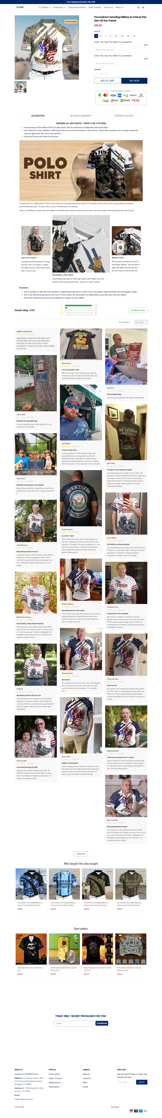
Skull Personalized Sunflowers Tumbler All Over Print (64, 969)
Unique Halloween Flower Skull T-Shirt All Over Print (97, 969)
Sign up (142, 1082)
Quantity (97, 69)
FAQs (85, 1082)
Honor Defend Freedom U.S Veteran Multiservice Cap (129, 969)
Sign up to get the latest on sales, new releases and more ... (132, 1075)
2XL (116, 36)
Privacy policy (54, 1074)
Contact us (87, 1078)
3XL (122, 36)
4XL (128, 36)
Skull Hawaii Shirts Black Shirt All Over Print (30, 969)
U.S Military (44, 7)
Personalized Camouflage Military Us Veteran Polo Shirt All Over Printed (30, 904)
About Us (119, 7)
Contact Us (108, 7)
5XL (134, 36)
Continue (102, 1023)
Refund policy (54, 1087)
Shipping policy (55, 1082)
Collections (58, 7)
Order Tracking (95, 7)
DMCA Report (115, 1107)
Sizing (85, 1087)
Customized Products (77, 7)
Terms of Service (55, 1078)
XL (110, 36)
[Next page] (149, 892)
